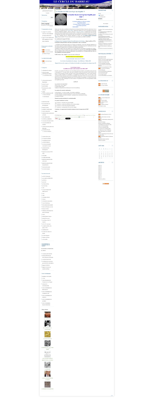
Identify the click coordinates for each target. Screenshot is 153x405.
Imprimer (62, 119)
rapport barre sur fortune (90, 115)
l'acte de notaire (104, 100)
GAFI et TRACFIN (46, 111)
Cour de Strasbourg (46, 203)
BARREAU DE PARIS (46, 276)
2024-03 (100, 169)
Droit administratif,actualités (47, 205)
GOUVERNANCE (46, 117)
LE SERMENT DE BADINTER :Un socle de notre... (105, 41)
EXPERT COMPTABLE (47, 109)
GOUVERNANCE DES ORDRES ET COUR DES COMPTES (48, 39)
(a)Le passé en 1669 (102, 56)
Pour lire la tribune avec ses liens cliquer (74, 56)
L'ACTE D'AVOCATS (46, 259)
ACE (43, 187)
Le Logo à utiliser (104, 85)
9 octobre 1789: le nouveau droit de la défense (105, 30)
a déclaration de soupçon (47, 70)
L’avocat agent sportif (102, 74)
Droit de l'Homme (47, 94)
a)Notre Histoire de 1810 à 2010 (104, 115)
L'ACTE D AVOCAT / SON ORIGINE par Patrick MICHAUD (47, 33)
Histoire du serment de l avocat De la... (105, 43)
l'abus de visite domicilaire (103, 126)
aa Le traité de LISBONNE (47, 178)
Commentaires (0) (79, 115)
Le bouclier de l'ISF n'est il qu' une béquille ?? (70, 11)
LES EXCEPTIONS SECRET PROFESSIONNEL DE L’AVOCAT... (105, 37)
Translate (51, 25)
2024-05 (100, 168)
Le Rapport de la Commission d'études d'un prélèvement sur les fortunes (70, 41)
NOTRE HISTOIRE (46, 157)
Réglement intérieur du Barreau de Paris (105, 137)
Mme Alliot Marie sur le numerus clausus (104, 132)
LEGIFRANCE (45, 229)
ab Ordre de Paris (45, 184)
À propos (47, 13)
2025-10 (100, 165)
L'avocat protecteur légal (102, 72)
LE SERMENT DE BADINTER (47, 389)
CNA (43, 193)
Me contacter (105, 23)
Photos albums (45, 309)
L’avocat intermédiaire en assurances (105, 75)
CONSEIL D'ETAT (46, 197)
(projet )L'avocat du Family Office (104, 60)
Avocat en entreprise (47, 131)
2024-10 (100, 166)
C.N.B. (43, 278)
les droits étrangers (45, 235)
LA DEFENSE (47, 369)
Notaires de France (45, 237)
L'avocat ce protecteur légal (103, 127)
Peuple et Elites (101, 135)
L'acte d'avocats (104, 83)
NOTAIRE (44, 155)
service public (44, 239)
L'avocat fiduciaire (101, 70)
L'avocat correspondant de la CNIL (104, 67)
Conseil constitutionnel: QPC (47, 93)
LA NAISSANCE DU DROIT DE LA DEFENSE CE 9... (105, 32)
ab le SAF (44, 182)
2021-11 (100, 177)
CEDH (43, 91)
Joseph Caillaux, (70, 30)
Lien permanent (73, 115)
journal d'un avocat (45, 218)
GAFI (43, 214)
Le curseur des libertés (46, 138)
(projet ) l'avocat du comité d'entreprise (105, 59)
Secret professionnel (46, 167)
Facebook (82, 117)
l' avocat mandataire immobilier (104, 63)
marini (70, 117)
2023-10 (100, 173)
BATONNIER (45, 86)
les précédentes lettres (48, 75)
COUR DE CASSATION (47, 201)
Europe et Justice (45, 107)
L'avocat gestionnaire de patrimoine (105, 71)
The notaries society (102, 106)
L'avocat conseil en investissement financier (104, 65)
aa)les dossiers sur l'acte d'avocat (104, 117)
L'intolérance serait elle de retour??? (105, 44)
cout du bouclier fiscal (65, 117)
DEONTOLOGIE (45, 101)
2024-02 (100, 170)
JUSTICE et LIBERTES (47, 118)
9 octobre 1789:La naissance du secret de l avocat (105, 34)
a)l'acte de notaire (45, 72)
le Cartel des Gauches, (79, 31)
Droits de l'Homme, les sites (47, 206)
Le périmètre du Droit (46, 140)
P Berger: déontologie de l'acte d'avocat (105, 133)
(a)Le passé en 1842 (102, 58)
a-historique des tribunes (47, 73)
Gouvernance (47, 49)
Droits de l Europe (101, 122)
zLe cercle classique (46, 169)
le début (43, 32)
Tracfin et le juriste (101, 140)
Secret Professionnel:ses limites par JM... (105, 46)
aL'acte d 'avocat (45, 84)
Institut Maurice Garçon (46, 216)
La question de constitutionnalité (104, 128)
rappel (43, 37)
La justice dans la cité (46, 136)
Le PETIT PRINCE (46, 142)
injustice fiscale (57, 117)
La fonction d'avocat (46, 129)
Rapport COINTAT (46, 265)
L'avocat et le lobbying (105, 68)
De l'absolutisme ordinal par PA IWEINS (105, 120)
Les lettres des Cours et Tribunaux (104, 130)
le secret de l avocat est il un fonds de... (105, 48)
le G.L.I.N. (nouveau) (46, 224)
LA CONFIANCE (47, 319)
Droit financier (46, 96)
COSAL (44, 199)
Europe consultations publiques (104, 123)
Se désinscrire (102, 16)
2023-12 (100, 172)
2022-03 (100, 174)
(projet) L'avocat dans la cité (103, 62)
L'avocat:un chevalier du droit (47, 120)
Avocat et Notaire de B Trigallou (104, 98)
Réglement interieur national (103, 139)
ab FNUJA (44, 180)
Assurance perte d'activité (47, 253)
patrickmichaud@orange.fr (47, 10)
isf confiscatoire (75, 117)
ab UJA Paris (44, 185)
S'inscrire (102, 15)
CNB (43, 195)
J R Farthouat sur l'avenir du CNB (104, 124)
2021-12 (100, 176)
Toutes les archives (101, 179)
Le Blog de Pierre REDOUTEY (103, 102)
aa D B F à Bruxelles (46, 176)
